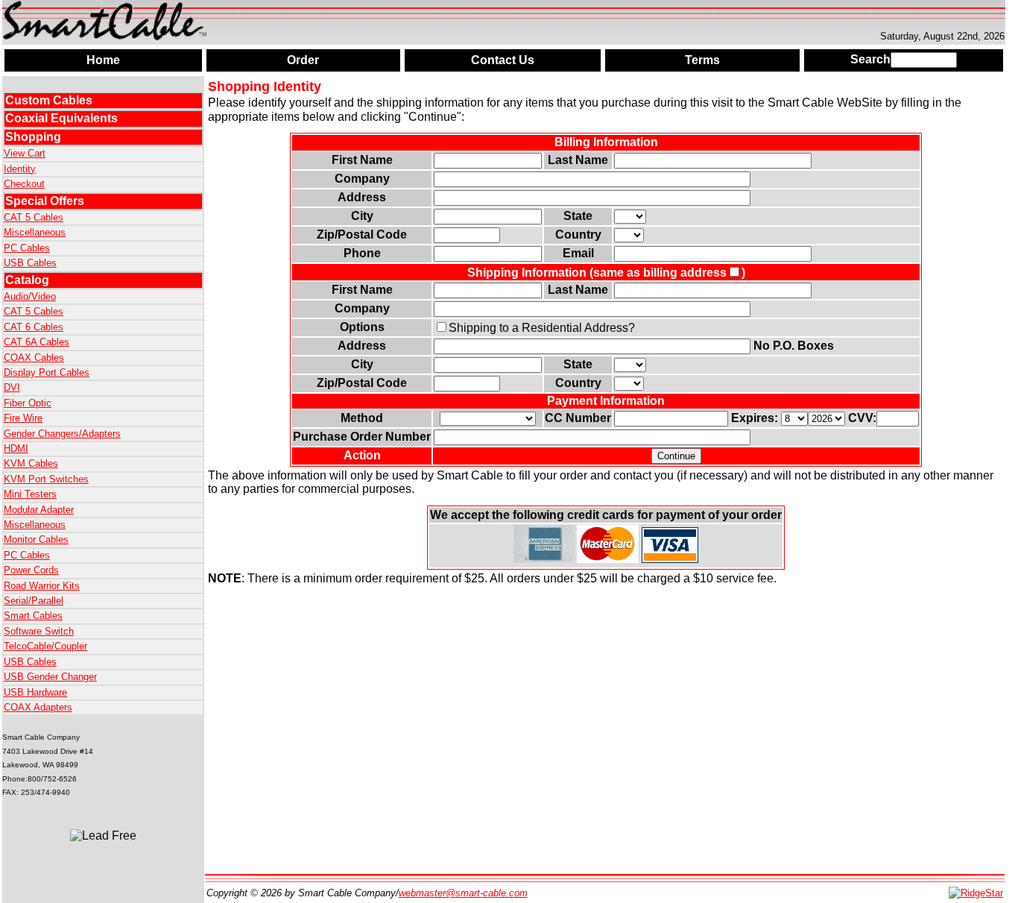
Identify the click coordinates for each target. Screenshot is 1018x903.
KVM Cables (31, 463)
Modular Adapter (39, 509)
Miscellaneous (35, 232)
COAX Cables (34, 357)
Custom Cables (48, 100)
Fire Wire (23, 418)
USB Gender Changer (50, 676)
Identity (20, 168)
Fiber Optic (27, 403)
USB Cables (30, 262)
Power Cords (31, 570)
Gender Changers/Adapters (62, 433)
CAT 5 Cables (33, 217)
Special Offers (44, 201)
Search (870, 59)
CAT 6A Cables (36, 341)
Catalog (27, 280)
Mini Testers (30, 494)
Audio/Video (30, 296)
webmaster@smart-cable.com (463, 893)
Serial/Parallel (33, 600)
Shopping (33, 136)
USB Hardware (35, 692)
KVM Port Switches (46, 479)
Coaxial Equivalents (61, 118)
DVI (12, 387)
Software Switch (39, 631)
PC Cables (27, 248)
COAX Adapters (38, 707)
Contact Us (502, 60)
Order (303, 60)
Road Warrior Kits (42, 585)
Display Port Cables (46, 372)
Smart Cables (33, 615)
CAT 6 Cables (33, 327)
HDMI (16, 448)
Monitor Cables (36, 539)
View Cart (24, 153)
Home (103, 60)
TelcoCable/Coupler (45, 646)
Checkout (24, 183)
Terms (702, 60)
